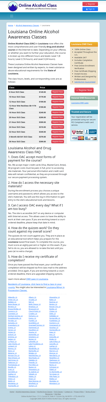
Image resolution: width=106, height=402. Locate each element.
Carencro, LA (12, 311)
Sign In (91, 9)
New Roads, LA (34, 358)
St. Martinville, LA (55, 372)
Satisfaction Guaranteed (84, 82)
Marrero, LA (53, 351)
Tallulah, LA (33, 374)
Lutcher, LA (53, 346)
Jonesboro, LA (34, 337)
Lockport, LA (12, 346)
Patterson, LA (13, 362)
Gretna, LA (12, 327)
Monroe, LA (53, 353)
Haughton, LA (33, 330)
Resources (49, 394)
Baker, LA (52, 300)
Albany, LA (32, 297)
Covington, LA (13, 314)
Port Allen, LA (33, 365)
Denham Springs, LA (15, 316)
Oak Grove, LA (13, 360)
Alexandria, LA (54, 297)
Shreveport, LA (34, 369)
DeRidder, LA (53, 316)
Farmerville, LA (54, 318)
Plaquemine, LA (54, 362)
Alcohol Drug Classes (44, 392)
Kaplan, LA (12, 339)
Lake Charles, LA (14, 344)
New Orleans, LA (14, 358)
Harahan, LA (53, 327)
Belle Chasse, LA (35, 304)
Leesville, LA (53, 344)
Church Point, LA (34, 311)
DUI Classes (58, 392)
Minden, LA (33, 353)
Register (91, 4)
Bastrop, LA (53, 302)
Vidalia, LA (32, 376)
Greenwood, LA (54, 325)
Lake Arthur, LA (54, 341)
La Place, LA (12, 341)
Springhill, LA (12, 372)
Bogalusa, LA (33, 307)
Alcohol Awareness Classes (27, 25)
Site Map (57, 394)
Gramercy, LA (54, 323)
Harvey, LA (12, 330)
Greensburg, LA (13, 325)
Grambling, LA (34, 323)
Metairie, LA (12, 353)
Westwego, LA (13, 383)
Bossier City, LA (54, 307)
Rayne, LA (52, 365)
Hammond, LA (34, 327)
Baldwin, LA (12, 302)
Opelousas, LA (54, 360)
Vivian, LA (32, 379)
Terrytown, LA (54, 374)
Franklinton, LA (54, 321)
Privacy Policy (79, 392)
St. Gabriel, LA (34, 372)
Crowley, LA (33, 314)
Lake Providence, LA (36, 344)
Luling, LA (32, 346)
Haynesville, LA (54, 330)
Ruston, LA (32, 367)
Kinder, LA (52, 339)
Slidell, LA (52, 369)
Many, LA (11, 351)
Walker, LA (53, 379)
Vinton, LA (11, 379)
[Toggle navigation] (11, 16)
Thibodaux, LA (13, 376)
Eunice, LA (32, 318)
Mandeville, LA (34, 348)
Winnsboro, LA (54, 383)
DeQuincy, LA (33, 316)
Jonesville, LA (54, 337)
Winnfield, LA (33, 383)
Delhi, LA (52, 314)
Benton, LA (53, 304)
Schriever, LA (54, 367)
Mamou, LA (12, 348)
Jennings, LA (12, 337)
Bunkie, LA (53, 309)
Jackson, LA (12, 334)
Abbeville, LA (12, 297)
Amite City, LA (13, 300)
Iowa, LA (52, 332)
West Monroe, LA (35, 381)
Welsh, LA (11, 381)
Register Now (85, 90)
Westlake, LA (54, 381)
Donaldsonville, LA (14, 318)
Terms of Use (90, 392)
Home (10, 25)
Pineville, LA (33, 362)
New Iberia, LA (54, 355)
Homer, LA (11, 332)
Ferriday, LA (12, 321)
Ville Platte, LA (54, 376)
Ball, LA (31, 302)
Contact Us (68, 392)
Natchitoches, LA (35, 355)
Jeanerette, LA (34, 334)
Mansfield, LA (54, 348)
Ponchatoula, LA (14, 365)
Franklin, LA (33, 321)
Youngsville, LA (13, 386)
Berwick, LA (12, 307)
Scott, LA (11, 369)
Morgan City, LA (13, 355)
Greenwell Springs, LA (36, 325)
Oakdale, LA (33, 360)
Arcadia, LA (33, 300)
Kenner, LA (32, 339)
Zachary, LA (33, 386)
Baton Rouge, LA (14, 304)
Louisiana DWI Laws (80, 103)
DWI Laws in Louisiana (37, 279)
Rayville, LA (12, 367)
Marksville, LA (34, 351)
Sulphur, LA (12, 374)
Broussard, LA (34, 309)
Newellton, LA (54, 358)
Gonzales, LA (12, 323)
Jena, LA (52, 334)
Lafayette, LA (33, 341)
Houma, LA (33, 332)
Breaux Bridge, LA (14, 309)
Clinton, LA (53, 311)
